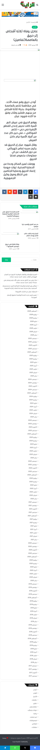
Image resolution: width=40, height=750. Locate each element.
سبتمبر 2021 (33, 512)
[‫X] (30, 192)
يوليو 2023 (33, 437)
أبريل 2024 (33, 406)
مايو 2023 (33, 444)
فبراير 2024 (33, 413)
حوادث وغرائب (32, 710)
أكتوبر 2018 (33, 632)
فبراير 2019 (33, 618)
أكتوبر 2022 (33, 468)
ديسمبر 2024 (32, 379)
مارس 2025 (33, 369)
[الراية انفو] (27, 5)
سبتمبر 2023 (32, 430)
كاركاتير (34, 724)
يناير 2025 (33, 376)
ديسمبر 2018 (33, 625)
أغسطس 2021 (32, 516)
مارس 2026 (33, 328)
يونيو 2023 (33, 441)
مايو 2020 (33, 567)
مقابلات (34, 727)
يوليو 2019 (33, 601)
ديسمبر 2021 (33, 502)
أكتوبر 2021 (33, 509)
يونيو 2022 (33, 481)
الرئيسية (33, 22)
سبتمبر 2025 (32, 348)
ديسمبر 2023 (32, 420)
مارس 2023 (33, 451)
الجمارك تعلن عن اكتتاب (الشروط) (26, 291)
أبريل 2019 (33, 611)
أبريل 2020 (33, 570)
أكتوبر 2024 (33, 386)
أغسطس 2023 (32, 434)
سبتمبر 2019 (33, 594)
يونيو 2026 (33, 318)
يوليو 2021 (33, 519)
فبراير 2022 (33, 495)
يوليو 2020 (33, 560)
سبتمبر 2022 (32, 471)
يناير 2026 (33, 335)
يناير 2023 (33, 458)
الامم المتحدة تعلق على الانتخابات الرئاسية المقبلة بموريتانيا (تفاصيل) (10, 214)
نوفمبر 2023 (32, 424)
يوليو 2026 (33, 314)
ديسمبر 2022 (32, 461)
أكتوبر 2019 (33, 591)
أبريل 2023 (33, 447)
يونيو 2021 (33, 522)
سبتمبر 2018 (33, 635)
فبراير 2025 (33, 372)
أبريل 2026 (33, 325)
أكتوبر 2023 (33, 427)
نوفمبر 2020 (32, 546)
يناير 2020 (33, 580)
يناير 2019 (34, 621)
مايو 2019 (33, 608)
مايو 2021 (33, 526)
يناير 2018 (34, 662)
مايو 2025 (33, 362)
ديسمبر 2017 (33, 666)
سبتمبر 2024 (32, 389)
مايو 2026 (33, 321)
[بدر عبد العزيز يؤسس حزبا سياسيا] (29, 216)
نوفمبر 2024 (32, 383)
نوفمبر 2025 (32, 342)
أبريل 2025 (33, 366)
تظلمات (34, 700)
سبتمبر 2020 (32, 553)
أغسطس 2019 (32, 597)
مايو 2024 (33, 403)
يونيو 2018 (33, 645)
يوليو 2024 (33, 396)
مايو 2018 (33, 649)
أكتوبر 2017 (33, 672)
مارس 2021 (33, 533)
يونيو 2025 (33, 359)
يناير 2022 (33, 499)
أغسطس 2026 (32, 311)
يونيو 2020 (33, 563)
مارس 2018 (33, 655)
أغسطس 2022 (32, 475)
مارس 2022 (33, 492)
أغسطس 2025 (32, 352)
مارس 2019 (33, 614)
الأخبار (28, 22)
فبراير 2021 (33, 536)
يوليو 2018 (33, 642)
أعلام (35, 690)
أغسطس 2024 (32, 393)
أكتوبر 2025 (33, 345)
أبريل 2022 (33, 488)
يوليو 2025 (33, 355)
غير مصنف (33, 717)
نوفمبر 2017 (33, 669)
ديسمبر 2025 (32, 338)
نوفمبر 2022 (32, 464)
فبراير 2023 (33, 454)
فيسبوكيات (33, 720)
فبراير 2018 (33, 659)
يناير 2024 (33, 417)
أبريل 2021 (33, 529)
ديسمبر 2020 (32, 543)
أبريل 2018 (33, 652)
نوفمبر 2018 (33, 628)
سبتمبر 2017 (33, 676)
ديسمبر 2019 (33, 584)
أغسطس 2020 (32, 556)
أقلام (35, 693)
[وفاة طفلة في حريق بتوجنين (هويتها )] (10, 237)
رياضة (35, 713)
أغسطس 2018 (32, 638)
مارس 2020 (33, 574)
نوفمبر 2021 (33, 505)
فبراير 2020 (33, 577)
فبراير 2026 (33, 331)
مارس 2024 (33, 410)
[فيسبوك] (36, 192)
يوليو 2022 (33, 478)
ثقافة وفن (33, 707)
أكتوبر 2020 (33, 550)
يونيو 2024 (33, 400)
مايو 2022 (33, 485)
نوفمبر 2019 (33, 587)
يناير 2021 (34, 539)
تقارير (35, 703)
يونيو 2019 (33, 604)
